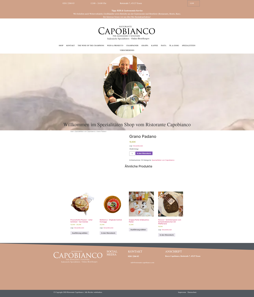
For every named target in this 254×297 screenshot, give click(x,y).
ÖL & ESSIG (174, 45)
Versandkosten (138, 146)
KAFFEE (154, 45)
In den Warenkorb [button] (108, 233)
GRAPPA (144, 45)
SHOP (61, 45)
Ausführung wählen (79, 233)
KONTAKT (70, 45)
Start (72, 131)
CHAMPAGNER (132, 45)
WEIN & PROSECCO (115, 45)
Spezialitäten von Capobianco (85, 131)
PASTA (163, 45)
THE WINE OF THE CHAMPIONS (91, 45)
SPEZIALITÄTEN (188, 45)
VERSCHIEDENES (127, 50)
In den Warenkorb (144, 153)
